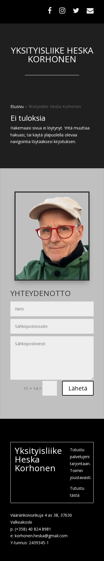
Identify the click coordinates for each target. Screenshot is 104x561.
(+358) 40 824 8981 (33, 529)
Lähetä (77, 388)
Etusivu (17, 106)
